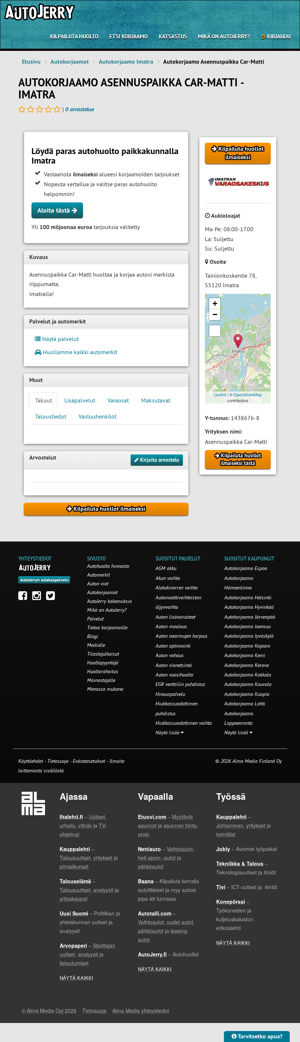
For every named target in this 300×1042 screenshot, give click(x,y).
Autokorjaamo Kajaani (247, 645)
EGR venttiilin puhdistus (180, 684)
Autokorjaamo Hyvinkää (249, 607)
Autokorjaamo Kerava (246, 665)
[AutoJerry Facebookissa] (24, 597)
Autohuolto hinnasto (108, 566)
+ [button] (215, 303)
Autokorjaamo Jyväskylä (249, 636)
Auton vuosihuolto (174, 674)
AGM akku (165, 568)
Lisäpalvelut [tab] (79, 400)
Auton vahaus (169, 655)
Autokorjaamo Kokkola (247, 674)
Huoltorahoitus (102, 671)
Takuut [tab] (43, 400)
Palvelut (95, 618)
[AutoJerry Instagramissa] (38, 597)
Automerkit (98, 574)
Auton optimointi (173, 645)
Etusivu (31, 61)
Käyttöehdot (31, 761)
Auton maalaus (171, 626)
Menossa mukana (105, 689)
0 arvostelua (79, 109)
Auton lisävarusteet (175, 617)
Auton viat (97, 583)
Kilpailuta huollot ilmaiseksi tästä (240, 459)
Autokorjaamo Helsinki (247, 597)
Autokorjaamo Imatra (126, 61)
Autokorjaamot (69, 61)
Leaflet (220, 394)
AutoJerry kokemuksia (109, 601)
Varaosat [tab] (118, 400)
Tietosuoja (57, 761)
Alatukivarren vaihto (176, 587)
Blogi (92, 636)
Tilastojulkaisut (103, 654)
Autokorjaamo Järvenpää (249, 617)
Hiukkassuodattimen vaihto (183, 723)
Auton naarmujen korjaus (181, 636)
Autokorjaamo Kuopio (246, 694)
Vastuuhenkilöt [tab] (97, 416)
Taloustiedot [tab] (50, 416)
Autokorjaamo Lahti (244, 703)
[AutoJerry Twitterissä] (52, 597)
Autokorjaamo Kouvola (247, 684)
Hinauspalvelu (170, 694)
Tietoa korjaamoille (107, 627)
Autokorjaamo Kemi (244, 655)
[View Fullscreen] (214, 330)
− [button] (215, 314)
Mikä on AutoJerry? (224, 36)
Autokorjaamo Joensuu (247, 626)
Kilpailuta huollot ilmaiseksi (240, 153)
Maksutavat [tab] (155, 400)
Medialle (96, 645)
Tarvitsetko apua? (259, 1036)
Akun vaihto (167, 578)
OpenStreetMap (247, 394)
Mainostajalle (101, 680)
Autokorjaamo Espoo (245, 568)
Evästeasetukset (89, 761)
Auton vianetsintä (173, 665)
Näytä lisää (168, 732)
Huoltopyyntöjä (102, 662)
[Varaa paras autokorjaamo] (35, 567)
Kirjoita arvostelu (159, 460)
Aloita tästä (54, 210)
